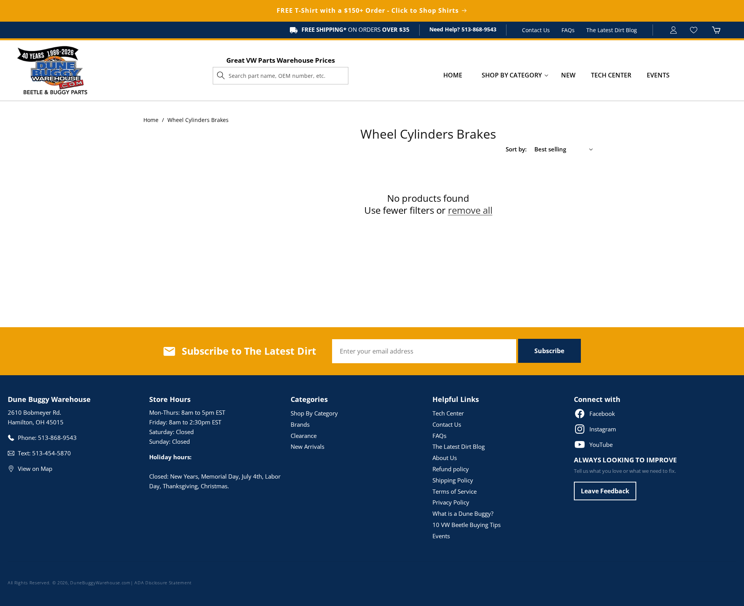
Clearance (304, 435)
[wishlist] (694, 30)
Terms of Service (454, 491)
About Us (444, 458)
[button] (511, 75)
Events (441, 536)
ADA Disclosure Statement (163, 582)
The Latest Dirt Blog (611, 30)
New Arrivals (307, 446)
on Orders (355, 29)
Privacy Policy (450, 502)
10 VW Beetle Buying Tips (466, 525)
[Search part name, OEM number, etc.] (220, 75)
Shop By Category (314, 413)
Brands (300, 424)
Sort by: (516, 149)
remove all (470, 210)
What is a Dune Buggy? (462, 513)
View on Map (35, 468)
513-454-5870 (51, 453)
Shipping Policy (452, 480)
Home (150, 120)
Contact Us (536, 30)
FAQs (568, 30)
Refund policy (450, 469)
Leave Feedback (605, 491)
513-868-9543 (478, 29)
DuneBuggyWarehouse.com (100, 582)
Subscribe (549, 351)
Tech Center (448, 413)
